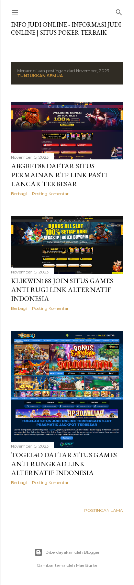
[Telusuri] (119, 11)
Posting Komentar (50, 193)
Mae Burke (86, 565)
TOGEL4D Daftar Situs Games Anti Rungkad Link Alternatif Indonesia (64, 463)
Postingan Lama (103, 510)
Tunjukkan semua (40, 75)
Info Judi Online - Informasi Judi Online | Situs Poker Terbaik (66, 28)
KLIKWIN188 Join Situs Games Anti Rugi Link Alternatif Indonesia (62, 289)
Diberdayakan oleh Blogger (72, 552)
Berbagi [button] (19, 193)
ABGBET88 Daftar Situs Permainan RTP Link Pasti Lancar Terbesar (59, 174)
